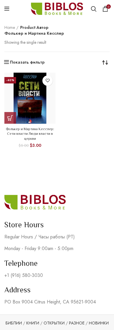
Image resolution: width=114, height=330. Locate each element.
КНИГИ (32, 323)
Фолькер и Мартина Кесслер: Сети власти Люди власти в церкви (30, 134)
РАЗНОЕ (76, 323)
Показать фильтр (27, 62)
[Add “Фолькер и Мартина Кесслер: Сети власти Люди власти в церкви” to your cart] (10, 118)
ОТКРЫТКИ (54, 323)
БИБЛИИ (14, 323)
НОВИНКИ (99, 323)
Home (9, 27)
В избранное (47, 81)
